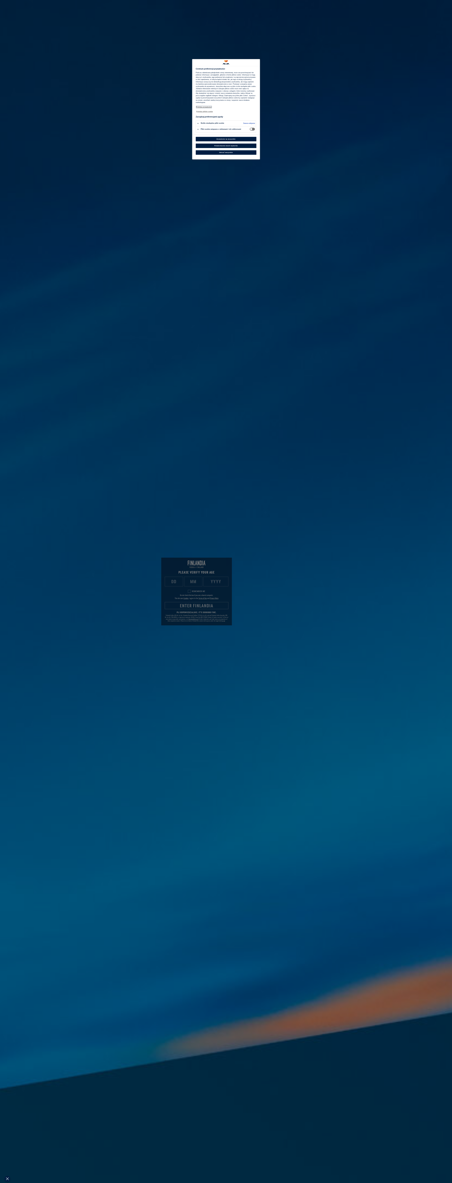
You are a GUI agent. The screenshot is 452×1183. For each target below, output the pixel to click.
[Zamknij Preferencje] (7, 1179)
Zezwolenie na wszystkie (226, 139)
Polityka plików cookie (204, 111)
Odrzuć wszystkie (226, 152)
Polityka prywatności (204, 107)
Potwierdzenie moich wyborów (226, 146)
